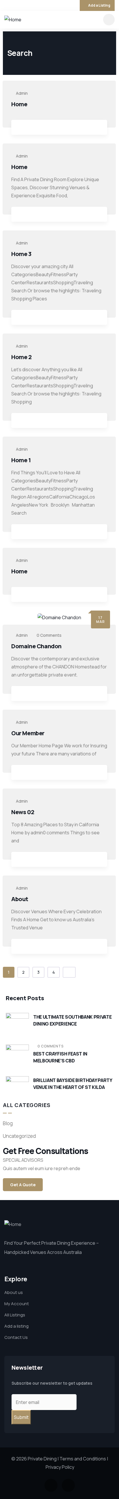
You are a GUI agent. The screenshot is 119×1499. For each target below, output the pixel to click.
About (19, 899)
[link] (18, 127)
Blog (8, 1123)
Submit (21, 1417)
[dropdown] (109, 19)
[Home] (12, 20)
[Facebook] (6, 5)
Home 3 (21, 254)
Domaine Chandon (36, 646)
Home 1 (21, 460)
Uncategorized (19, 1136)
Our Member (27, 733)
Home (19, 104)
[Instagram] (14, 5)
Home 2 (21, 357)
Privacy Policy (60, 1467)
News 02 (22, 812)
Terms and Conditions (83, 1459)
